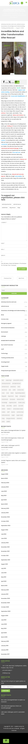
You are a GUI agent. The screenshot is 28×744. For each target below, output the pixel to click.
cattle (14, 390)
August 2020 (4, 615)
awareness (5, 207)
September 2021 (5, 560)
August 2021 (4, 564)
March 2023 (4, 504)
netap (3, 405)
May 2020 (3, 628)
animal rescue (21, 24)
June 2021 (3, 572)
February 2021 (5, 590)
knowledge (4, 402)
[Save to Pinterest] (6, 741)
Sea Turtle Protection (7, 345)
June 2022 (4, 538)
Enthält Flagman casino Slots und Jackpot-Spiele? (13, 461)
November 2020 (5, 602)
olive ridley (9, 405)
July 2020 (3, 620)
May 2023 (3, 495)
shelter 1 (9, 409)
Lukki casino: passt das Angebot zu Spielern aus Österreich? (13, 454)
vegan (13, 415)
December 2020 (5, 598)
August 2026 (4, 474)
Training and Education (7, 28)
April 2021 (3, 581)
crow (7, 393)
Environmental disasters (7, 327)
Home (5, 13)
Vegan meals (4, 366)
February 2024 (5, 482)
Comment (4, 222)
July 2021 (3, 568)
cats (10, 390)
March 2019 (4, 637)
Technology (4, 353)
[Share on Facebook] (4, 735)
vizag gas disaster (10, 418)
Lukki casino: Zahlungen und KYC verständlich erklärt (10, 446)
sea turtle (21, 405)
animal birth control (18, 380)
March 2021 (4, 585)
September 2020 (5, 611)
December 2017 (5, 654)
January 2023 (5, 512)
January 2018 (4, 650)
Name (3, 243)
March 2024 (4, 478)
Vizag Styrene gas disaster (8, 370)
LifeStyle (3, 336)
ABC (3, 380)
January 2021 (4, 594)
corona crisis (20, 390)
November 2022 (5, 517)
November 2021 (5, 551)
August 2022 (4, 530)
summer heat (20, 412)
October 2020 (5, 607)
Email (3, 249)
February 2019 (5, 641)
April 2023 (4, 500)
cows (3, 393)
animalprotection (16, 383)
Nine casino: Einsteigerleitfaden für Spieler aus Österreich (13, 431)
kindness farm (20, 399)
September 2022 (5, 525)
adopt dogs (8, 380)
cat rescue (4, 390)
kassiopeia (12, 399)
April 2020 (4, 632)
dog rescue (12, 207)
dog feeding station (20, 393)
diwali (12, 393)
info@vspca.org (6, 673)
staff (2, 349)
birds (19, 386)
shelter (3, 409)
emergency (22, 396)
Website (3, 255)
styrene (13, 412)
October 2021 (5, 555)
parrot (15, 405)
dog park (4, 396)
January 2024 (5, 487)
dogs (18, 207)
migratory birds (12, 402)
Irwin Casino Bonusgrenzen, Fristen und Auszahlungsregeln (12, 439)
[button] (25, 3)
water (3, 421)
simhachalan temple (18, 409)
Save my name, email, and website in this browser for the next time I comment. (13, 264)
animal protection (6, 204)
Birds (2, 315)
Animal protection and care (16, 13)
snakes (3, 412)
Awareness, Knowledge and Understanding (13, 26)
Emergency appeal (6, 323)
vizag (3, 418)
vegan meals (20, 415)
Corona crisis (4, 319)
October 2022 (5, 521)
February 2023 (5, 508)
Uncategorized (5, 362)
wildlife (8, 421)
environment (5, 399)
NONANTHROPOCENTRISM (8, 340)
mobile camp (21, 402)
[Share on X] (4, 738)
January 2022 (5, 542)
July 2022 (3, 534)
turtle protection (6, 415)
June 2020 (4, 624)
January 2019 (4, 645)
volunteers (19, 418)
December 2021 (5, 547)
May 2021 (3, 577)
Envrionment (4, 332)
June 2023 (4, 491)
